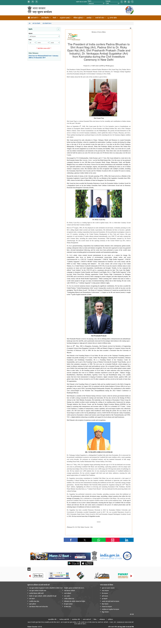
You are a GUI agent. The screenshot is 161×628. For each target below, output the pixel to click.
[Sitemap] (129, 1)
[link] (60, 556)
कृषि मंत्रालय (105, 596)
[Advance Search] (132, 1)
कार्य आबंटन (32, 598)
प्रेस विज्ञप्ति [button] (45, 17)
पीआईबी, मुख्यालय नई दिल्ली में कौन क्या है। (74, 588)
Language (107, 1)
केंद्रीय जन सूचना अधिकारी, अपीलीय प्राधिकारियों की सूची (42, 596)
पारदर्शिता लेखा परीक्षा (34, 601)
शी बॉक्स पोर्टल (67, 606)
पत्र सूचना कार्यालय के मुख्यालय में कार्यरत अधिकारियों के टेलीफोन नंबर (45, 588)
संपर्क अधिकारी (67, 593)
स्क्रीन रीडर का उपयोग (81, 2)
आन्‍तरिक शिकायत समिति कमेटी (36, 593)
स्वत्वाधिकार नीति (76, 619)
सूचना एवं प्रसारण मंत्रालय (108, 588)
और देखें (132, 614)
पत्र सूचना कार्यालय (42, 12)
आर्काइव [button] (88, 17)
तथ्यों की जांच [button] (99, 17)
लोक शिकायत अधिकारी (69, 590)
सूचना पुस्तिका (32, 604)
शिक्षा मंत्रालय (105, 604)
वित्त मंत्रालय (105, 593)
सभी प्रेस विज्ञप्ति (36, 23)
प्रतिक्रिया (110, 619)
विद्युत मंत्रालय (105, 612)
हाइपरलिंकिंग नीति (52, 619)
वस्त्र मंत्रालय (105, 590)
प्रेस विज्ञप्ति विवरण (46, 23)
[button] (121, 1)
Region (89, 1)
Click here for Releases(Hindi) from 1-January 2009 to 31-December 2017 (43, 57)
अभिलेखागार (102, 619)
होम (29, 23)
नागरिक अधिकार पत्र (69, 598)
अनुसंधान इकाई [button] (65, 17)
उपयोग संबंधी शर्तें (87, 619)
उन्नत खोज (113, 17)
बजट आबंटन (67, 596)
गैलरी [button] (54, 17)
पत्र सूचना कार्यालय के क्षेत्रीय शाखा (37, 590)
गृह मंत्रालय (104, 598)
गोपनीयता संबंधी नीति (64, 619)
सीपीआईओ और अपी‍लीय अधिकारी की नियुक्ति (74, 601)
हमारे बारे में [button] (34, 17)
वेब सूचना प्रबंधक (68, 604)
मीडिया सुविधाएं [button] (78, 17)
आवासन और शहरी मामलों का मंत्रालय (110, 601)
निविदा (95, 619)
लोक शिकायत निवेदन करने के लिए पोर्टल (38, 606)
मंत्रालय (30, 33)
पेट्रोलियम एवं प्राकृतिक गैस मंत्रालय (110, 609)
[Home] (28, 17)
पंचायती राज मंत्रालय (107, 606)
